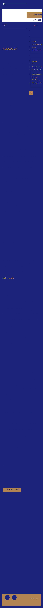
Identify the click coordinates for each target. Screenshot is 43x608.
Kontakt (37, 55)
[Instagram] (41, 5)
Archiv (37, 35)
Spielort (37, 20)
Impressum (35, 64)
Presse (34, 47)
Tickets (37, 30)
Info (35, 25)
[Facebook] (7, 597)
